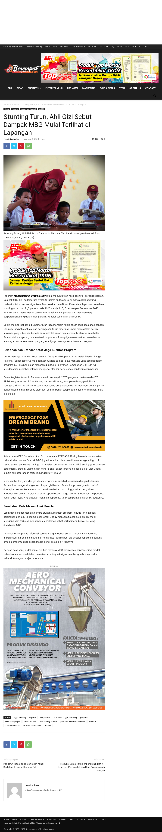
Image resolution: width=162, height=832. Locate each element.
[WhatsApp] (28, 146)
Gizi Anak (58, 717)
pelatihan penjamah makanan (72, 721)
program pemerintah (32, 725)
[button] (155, 96)
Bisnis (16, 104)
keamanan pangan (12, 721)
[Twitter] (14, 146)
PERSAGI (92, 721)
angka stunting (19, 717)
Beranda (7, 104)
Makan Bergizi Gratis (48, 721)
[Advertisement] (81, 22)
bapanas (32, 717)
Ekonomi (15, 109)
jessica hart (15, 139)
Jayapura (83, 717)
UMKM (41, 109)
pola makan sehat (12, 725)
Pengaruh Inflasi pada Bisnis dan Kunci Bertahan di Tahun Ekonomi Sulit (23, 765)
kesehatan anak (30, 721)
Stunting (47, 725)
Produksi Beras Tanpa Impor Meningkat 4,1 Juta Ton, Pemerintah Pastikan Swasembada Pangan (81, 767)
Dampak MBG (45, 717)
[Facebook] (6, 146)
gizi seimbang (71, 717)
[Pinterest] (21, 146)
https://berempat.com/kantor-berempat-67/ (43, 790)
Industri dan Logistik (28, 109)
